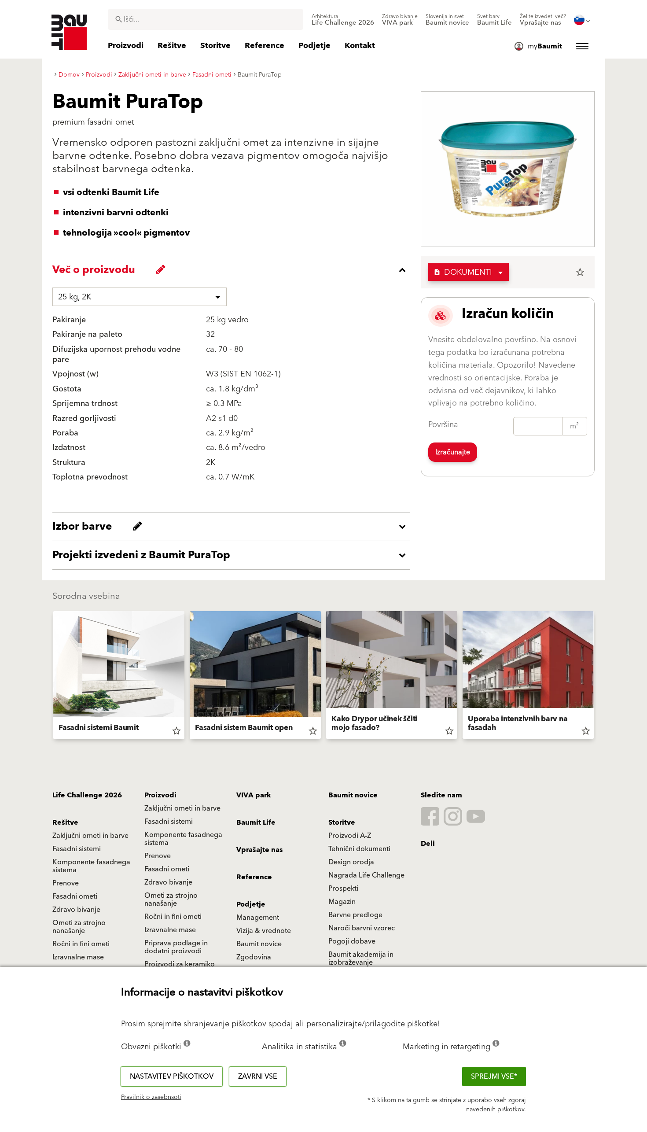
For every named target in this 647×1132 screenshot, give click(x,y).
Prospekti (343, 888)
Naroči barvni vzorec (361, 928)
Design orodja (351, 862)
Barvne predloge (355, 915)
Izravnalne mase (170, 930)
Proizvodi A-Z (349, 836)
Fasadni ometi (166, 869)
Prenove (157, 856)
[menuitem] (343, 20)
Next (597, 676)
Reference (254, 877)
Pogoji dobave (351, 941)
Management (257, 917)
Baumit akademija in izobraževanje (360, 958)
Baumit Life (256, 822)
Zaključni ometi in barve (182, 808)
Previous (50, 676)
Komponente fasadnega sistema (183, 839)
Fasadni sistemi (168, 821)
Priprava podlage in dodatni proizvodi (176, 947)
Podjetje (250, 904)
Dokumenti (463, 272)
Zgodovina (253, 957)
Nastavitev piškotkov (171, 1076)
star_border (580, 272)
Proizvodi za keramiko (179, 964)
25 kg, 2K (74, 297)
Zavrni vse (257, 1076)
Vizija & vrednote (263, 931)
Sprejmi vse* (494, 1076)
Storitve (341, 822)
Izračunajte (452, 452)
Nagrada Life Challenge (366, 875)
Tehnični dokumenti (359, 849)
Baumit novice (353, 795)
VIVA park (253, 795)
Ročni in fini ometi (173, 917)
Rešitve (65, 822)
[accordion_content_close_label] (233, 270)
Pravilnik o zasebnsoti (151, 1097)
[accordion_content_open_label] (233, 527)
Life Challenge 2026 (87, 795)
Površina (443, 425)
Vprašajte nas (259, 850)
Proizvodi (160, 795)
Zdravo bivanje (168, 882)
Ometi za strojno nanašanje (171, 899)
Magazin (342, 902)
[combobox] (205, 19)
